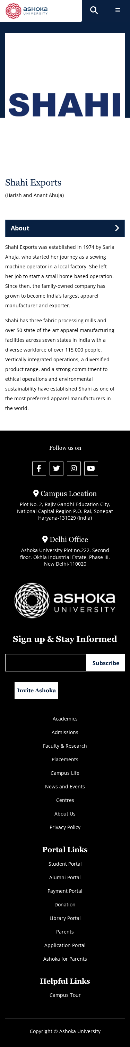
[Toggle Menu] (118, 10)
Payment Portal (65, 891)
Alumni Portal (65, 877)
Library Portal (65, 918)
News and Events (65, 786)
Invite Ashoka (36, 690)
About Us (65, 813)
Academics (65, 718)
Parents (65, 931)
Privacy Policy (65, 827)
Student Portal (65, 863)
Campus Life (65, 773)
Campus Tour (65, 995)
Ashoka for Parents (65, 958)
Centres (65, 800)
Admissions (65, 732)
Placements (65, 759)
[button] (94, 10)
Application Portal (65, 945)
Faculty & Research (65, 745)
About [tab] (20, 228)
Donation (65, 904)
